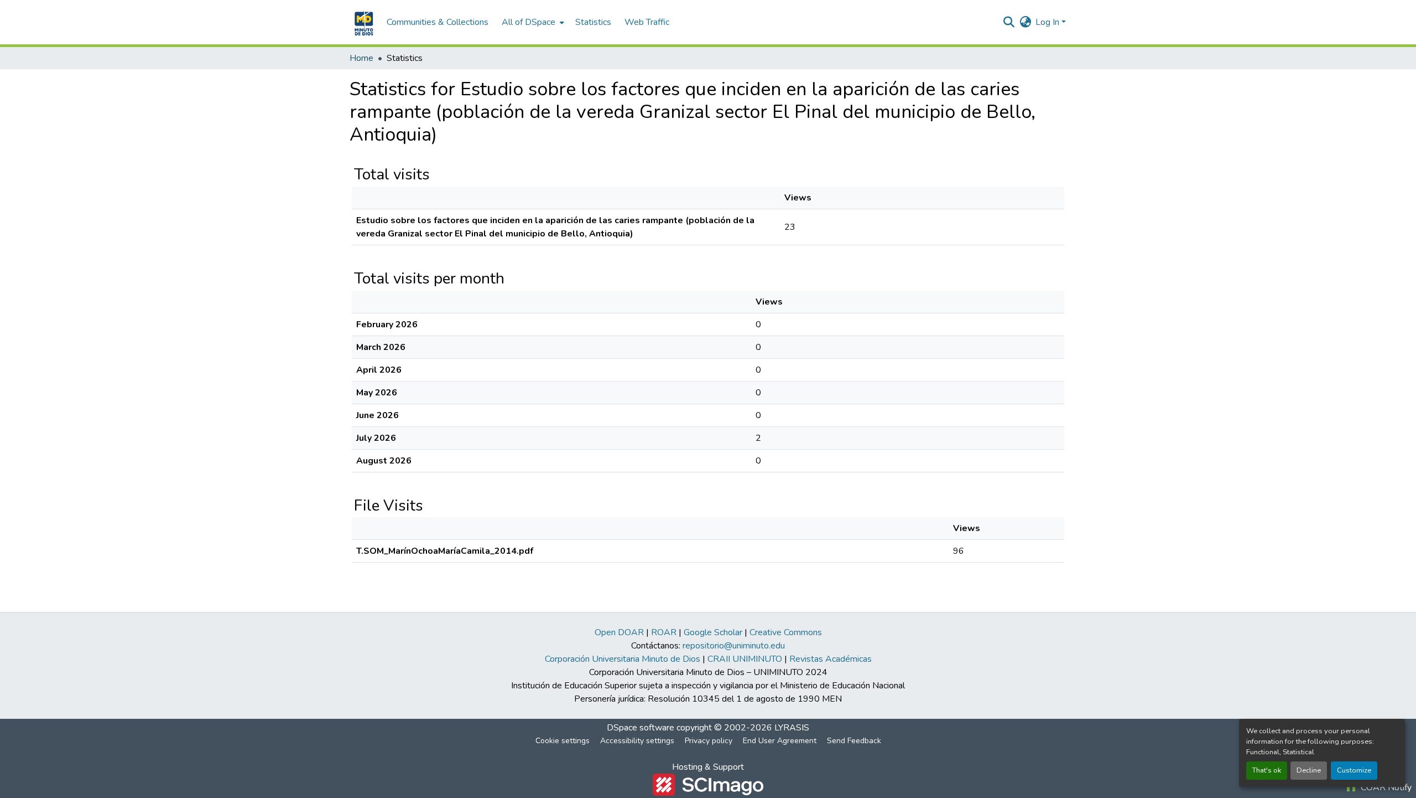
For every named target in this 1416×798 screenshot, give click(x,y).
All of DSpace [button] (528, 22)
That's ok (1266, 770)
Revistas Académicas (830, 659)
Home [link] (361, 58)
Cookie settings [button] (562, 740)
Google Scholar (713, 632)
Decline (1309, 770)
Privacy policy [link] (708, 740)
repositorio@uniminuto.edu (734, 646)
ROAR (663, 632)
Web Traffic (646, 22)
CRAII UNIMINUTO (744, 659)
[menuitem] (531, 22)
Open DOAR (619, 632)
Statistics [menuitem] (593, 22)
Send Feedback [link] (854, 740)
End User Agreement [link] (779, 740)
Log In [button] (1048, 22)
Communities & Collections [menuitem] (437, 22)
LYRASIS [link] (791, 728)
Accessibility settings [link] (637, 740)
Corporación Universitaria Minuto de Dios (622, 659)
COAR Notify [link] (1385, 787)
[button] (363, 22)
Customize (1354, 770)
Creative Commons (785, 632)
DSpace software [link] (640, 728)
